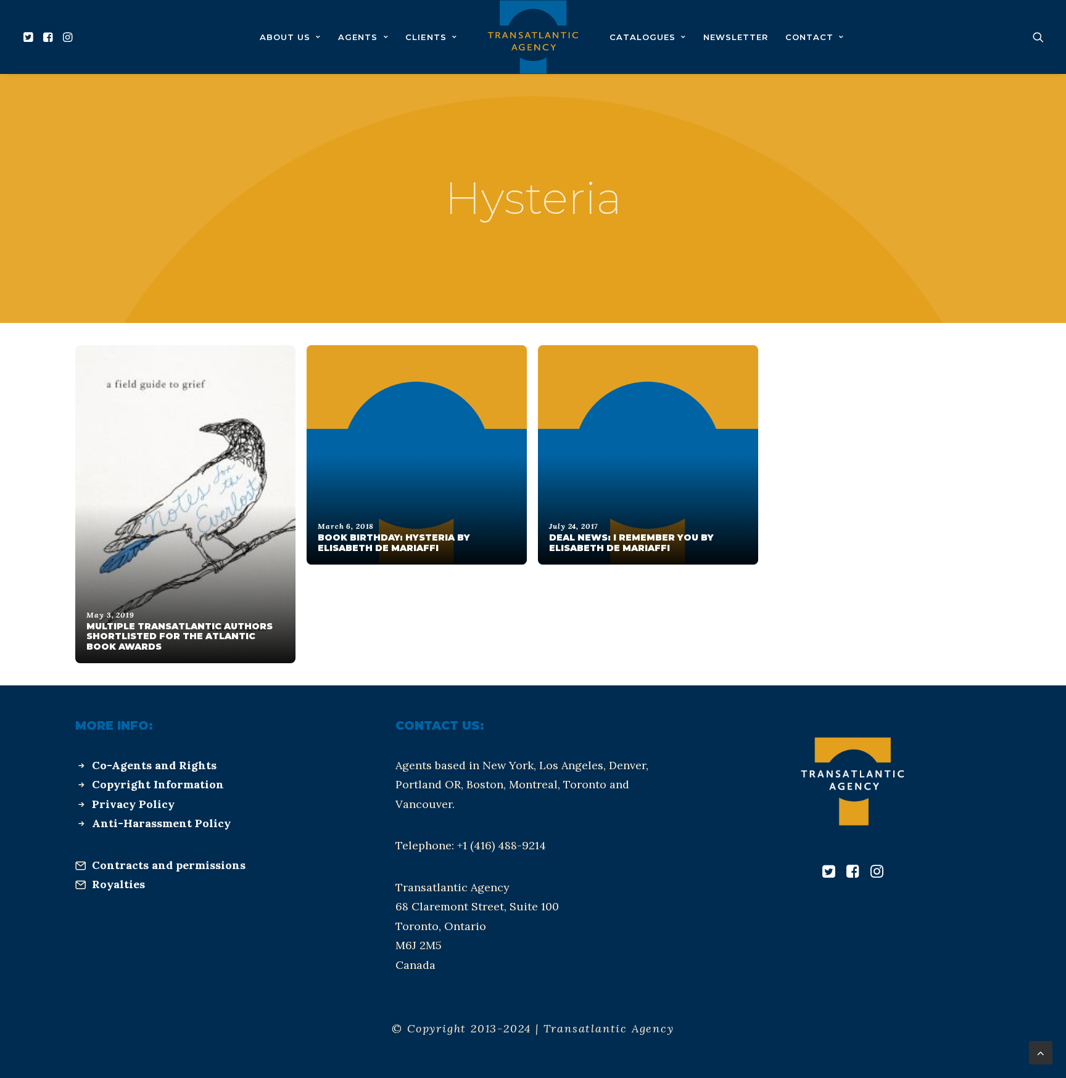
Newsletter (735, 37)
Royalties (118, 884)
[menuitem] (30, 37)
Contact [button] (809, 37)
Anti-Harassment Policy (161, 823)
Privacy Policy (133, 804)
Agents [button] (358, 37)
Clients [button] (425, 37)
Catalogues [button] (642, 37)
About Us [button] (285, 37)
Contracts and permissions (169, 865)
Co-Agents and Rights (154, 765)
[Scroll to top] (1040, 1052)
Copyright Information (158, 784)
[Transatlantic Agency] (532, 37)
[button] (30, 37)
